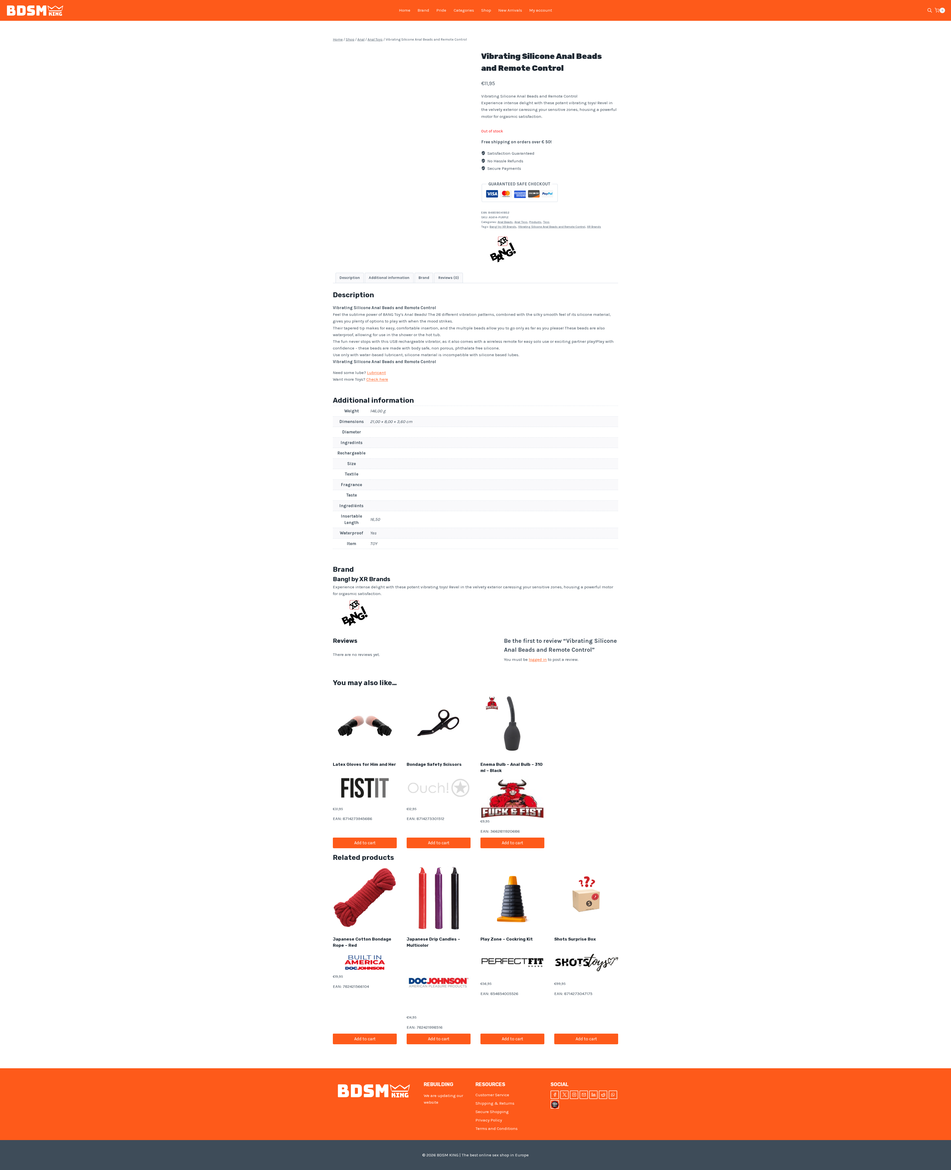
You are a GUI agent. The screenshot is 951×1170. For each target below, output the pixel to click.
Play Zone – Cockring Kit (506, 939)
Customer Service (492, 1094)
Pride (441, 10)
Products (535, 222)
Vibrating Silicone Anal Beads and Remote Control (551, 226)
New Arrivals (510, 10)
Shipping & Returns (495, 1103)
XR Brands (594, 226)
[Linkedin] (593, 1095)
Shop (486, 10)
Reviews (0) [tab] (448, 277)
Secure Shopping (492, 1111)
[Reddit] (603, 1095)
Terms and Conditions (497, 1128)
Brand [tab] (424, 277)
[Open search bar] (929, 10)
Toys (546, 222)
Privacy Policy (489, 1120)
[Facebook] (555, 1095)
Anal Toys (521, 222)
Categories (464, 10)
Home (404, 10)
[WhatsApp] (613, 1095)
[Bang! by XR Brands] (503, 248)
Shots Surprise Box (575, 939)
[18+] (555, 1104)
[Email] (584, 1095)
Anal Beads (505, 222)
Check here (377, 379)
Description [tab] (350, 277)
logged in (538, 659)
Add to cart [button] (365, 843)
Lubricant (376, 372)
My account (540, 10)
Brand (423, 10)
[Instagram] (574, 1095)
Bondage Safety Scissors (434, 764)
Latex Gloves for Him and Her (364, 764)
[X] (564, 1095)
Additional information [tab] (389, 277)
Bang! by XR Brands (503, 226)
